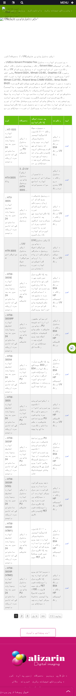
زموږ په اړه (24, 675)
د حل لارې (61, 675)
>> (43, 615)
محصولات (14, 56)
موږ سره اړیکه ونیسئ (38, 687)
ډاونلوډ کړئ (35, 10)
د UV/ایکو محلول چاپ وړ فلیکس (38, 56)
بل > (34, 615)
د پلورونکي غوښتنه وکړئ (58, 10)
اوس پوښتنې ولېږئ (38, 632)
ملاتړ (15, 681)
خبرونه (25, 681)
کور (6, 56)
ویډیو (50, 675)
